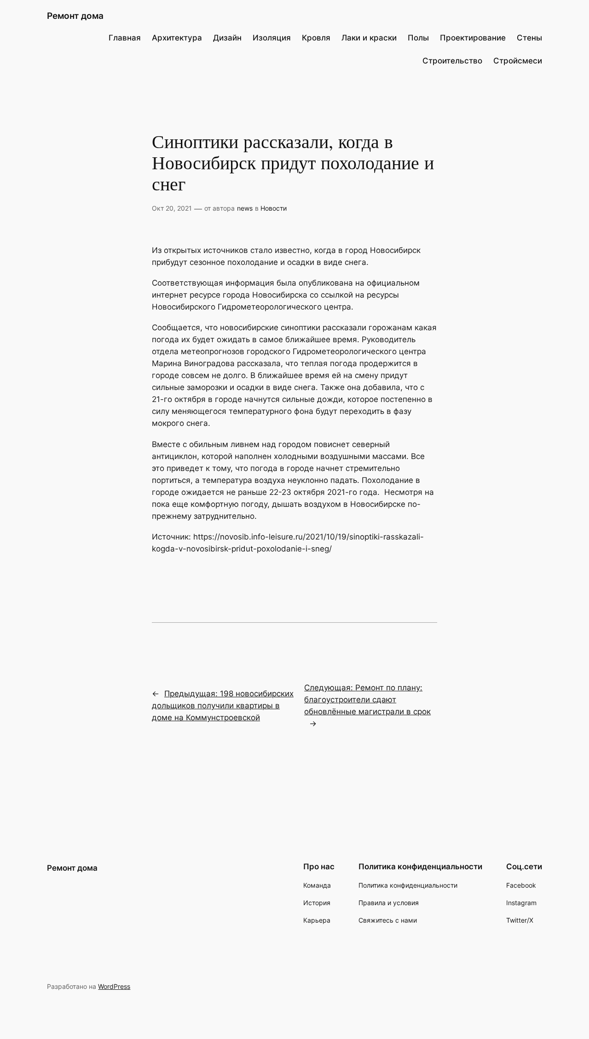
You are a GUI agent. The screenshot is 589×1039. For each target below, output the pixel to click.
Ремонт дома (75, 15)
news (245, 208)
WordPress (114, 986)
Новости (273, 208)
